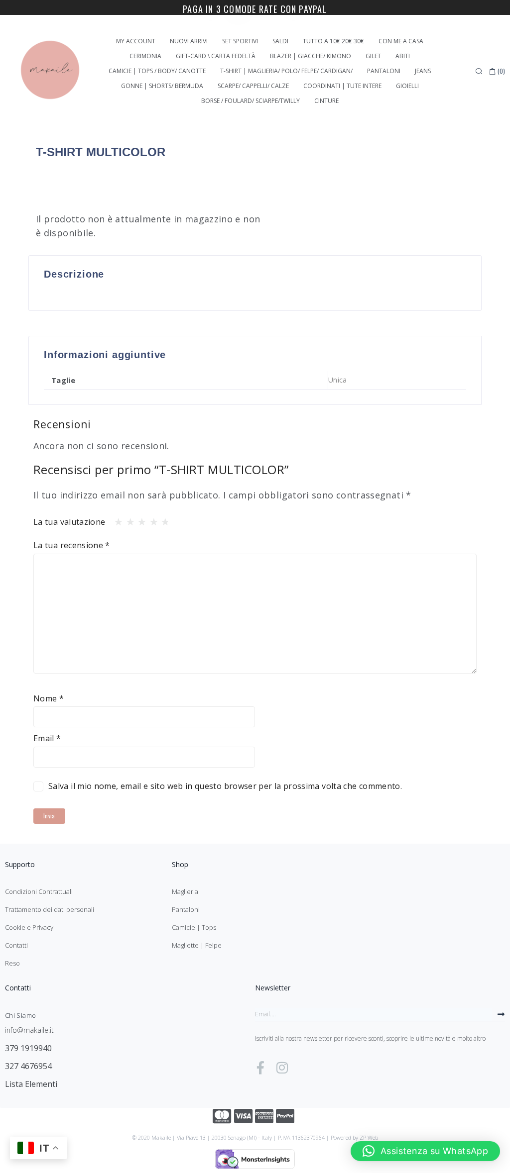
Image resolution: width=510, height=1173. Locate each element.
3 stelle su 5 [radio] (139, 519)
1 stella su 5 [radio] (116, 519)
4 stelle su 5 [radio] (151, 519)
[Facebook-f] (260, 1067)
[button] (425, 1151)
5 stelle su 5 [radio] (162, 519)
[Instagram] (281, 1067)
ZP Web (369, 1137)
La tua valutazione (69, 521)
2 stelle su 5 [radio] (127, 519)
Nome (48, 698)
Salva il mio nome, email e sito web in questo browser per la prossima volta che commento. (225, 786)
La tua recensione (71, 545)
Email (47, 738)
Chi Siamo (20, 1015)
